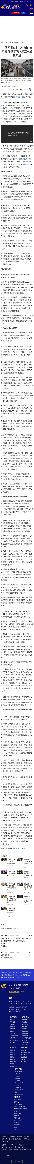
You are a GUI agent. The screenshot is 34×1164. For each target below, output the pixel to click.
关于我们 (12, 1136)
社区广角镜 (13, 1038)
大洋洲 (25, 972)
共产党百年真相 (18, 1104)
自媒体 (11, 42)
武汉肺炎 (4, 103)
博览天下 (18, 1009)
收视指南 (19, 1136)
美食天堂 (17, 1078)
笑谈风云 (12, 1052)
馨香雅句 (12, 1057)
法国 (5, 975)
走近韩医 (23, 1061)
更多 (29, 1149)
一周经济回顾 (14, 1035)
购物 (22, 991)
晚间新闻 (12, 1026)
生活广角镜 (18, 1071)
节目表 (11, 988)
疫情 (10, 700)
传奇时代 (16, 1102)
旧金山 (10, 975)
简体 (31, 1)
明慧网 (4, 1149)
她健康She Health (26, 1052)
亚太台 (15, 975)
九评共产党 (17, 1111)
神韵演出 (11, 1011)
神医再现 (23, 1059)
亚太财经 (12, 1042)
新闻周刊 (12, 1031)
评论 (6, 42)
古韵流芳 (12, 1054)
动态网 (10, 1149)
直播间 (18, 988)
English (28, 975)
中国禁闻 (12, 1024)
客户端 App (5, 1141)
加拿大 (15, 972)
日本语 (17, 977)
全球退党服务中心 (21, 1147)
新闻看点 (16, 42)
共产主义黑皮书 (18, 1120)
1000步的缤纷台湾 (20, 1091)
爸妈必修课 (13, 1061)
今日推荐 (11, 1009)
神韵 (12, 1)
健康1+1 (23, 1050)
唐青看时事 (25, 1035)
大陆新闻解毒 (26, 1042)
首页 (2, 42)
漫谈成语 (12, 1059)
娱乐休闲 (18, 1069)
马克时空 (24, 1040)
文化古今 (12, 1064)
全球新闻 (12, 1019)
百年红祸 (16, 1115)
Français (4, 977)
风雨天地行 (17, 1118)
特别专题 (17, 1097)
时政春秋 (24, 1026)
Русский (11, 977)
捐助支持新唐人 (14, 991)
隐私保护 (26, 1136)
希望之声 (11, 1147)
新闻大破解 (25, 1031)
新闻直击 (12, 1029)
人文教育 (13, 1047)
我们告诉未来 (17, 1099)
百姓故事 (16, 1122)
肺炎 (24, 159)
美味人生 (17, 1080)
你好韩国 (17, 1076)
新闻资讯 (17, 985)
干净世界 (4, 1147)
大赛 (16, 1)
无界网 (16, 1149)
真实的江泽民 (17, 1113)
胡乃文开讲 (24, 1054)
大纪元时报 (21, 1145)
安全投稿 (11, 1139)
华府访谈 (12, 1033)
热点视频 (18, 1007)
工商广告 (16, 1129)
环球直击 (12, 1022)
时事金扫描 (25, 1024)
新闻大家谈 (25, 1019)
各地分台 (22, 1)
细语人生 (24, 1045)
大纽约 (10, 972)
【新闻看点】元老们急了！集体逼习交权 (11, 861)
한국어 (23, 977)
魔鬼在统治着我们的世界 (21, 1109)
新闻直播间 (16, 12)
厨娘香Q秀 (18, 1087)
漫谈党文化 (17, 1125)
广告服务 (18, 1139)
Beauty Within (19, 1083)
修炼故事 (16, 1127)
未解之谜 (12, 1050)
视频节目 (26, 985)
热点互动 (24, 1022)
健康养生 (24, 1047)
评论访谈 (25, 1017)
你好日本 (17, 1073)
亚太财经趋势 (14, 1040)
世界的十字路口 (26, 1038)
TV (23, 12)
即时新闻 (24, 1007)
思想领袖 (24, 1029)
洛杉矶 (20, 972)
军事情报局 (25, 1033)
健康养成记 (24, 1057)
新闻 (10, 998)
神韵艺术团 (13, 1145)
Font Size (25, 89)
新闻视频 (13, 1017)
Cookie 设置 (17, 1161)
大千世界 (17, 1085)
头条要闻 (11, 1007)
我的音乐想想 (19, 1094)
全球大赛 (18, 1011)
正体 (28, 1)
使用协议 (4, 1139)
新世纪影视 (23, 1149)
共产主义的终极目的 (19, 1106)
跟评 (30, 935)
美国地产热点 (13, 1066)
